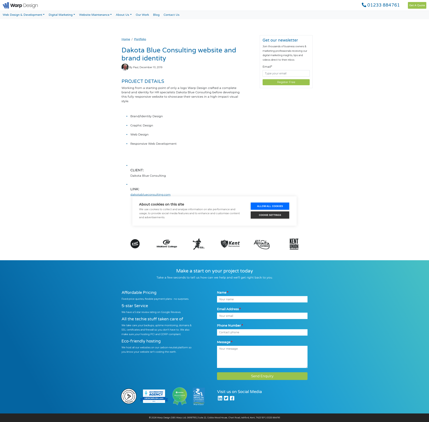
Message (223, 342)
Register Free (286, 82)
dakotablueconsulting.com (150, 194)
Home (125, 39)
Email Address (228, 309)
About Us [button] (122, 15)
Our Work (142, 15)
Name (221, 292)
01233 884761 (383, 5)
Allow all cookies (270, 206)
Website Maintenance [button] (94, 15)
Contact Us (171, 15)
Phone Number (229, 325)
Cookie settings (270, 215)
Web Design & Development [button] (22, 15)
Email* (267, 66)
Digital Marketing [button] (61, 15)
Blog (156, 15)
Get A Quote (417, 5)
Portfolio (140, 39)
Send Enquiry (262, 376)
